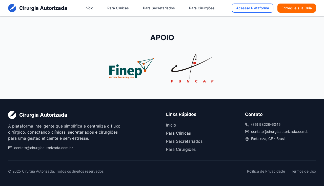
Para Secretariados (159, 8)
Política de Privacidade (266, 171)
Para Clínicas (118, 8)
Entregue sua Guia (296, 8)
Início (89, 8)
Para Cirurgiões (202, 8)
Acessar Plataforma (252, 8)
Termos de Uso (303, 171)
